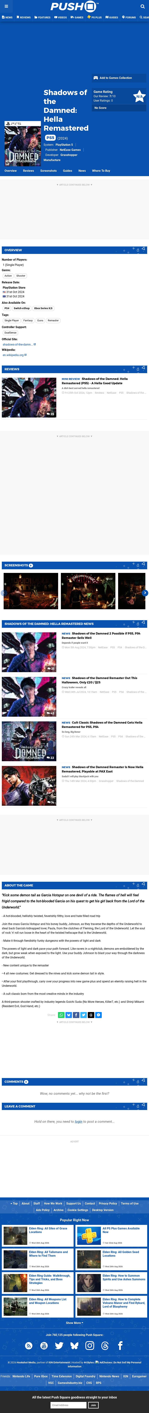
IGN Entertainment (59, 1362)
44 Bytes (89, 1362)
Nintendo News (109, 1376)
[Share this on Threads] (91, 1015)
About (25, 1203)
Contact (90, 1203)
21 (52, 669)
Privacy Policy (108, 1203)
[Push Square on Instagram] (89, 1346)
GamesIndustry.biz (70, 1383)
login (78, 1121)
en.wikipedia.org (13, 355)
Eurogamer (139, 1376)
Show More (74, 1323)
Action (8, 275)
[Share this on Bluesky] (68, 1015)
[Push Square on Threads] (105, 1346)
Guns (40, 320)
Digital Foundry (85, 1376)
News (82, 170)
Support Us (73, 1203)
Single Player (12, 320)
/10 (112, 96)
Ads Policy (43, 1210)
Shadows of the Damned (130, 781)
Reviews (28, 170)
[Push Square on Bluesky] (74, 1346)
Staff (36, 1203)
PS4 (7, 308)
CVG (89, 1383)
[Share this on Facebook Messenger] (98, 1015)
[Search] (142, 6)
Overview (11, 170)
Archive (59, 1210)
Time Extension (62, 1376)
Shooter (20, 275)
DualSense (10, 332)
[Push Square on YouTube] (44, 1346)
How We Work (53, 1203)
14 (52, 802)
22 (52, 758)
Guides (67, 170)
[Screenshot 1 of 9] (31, 591)
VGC (51, 1383)
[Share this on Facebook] (76, 1015)
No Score (100, 108)
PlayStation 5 (64, 144)
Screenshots (48, 170)
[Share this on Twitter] (83, 1015)
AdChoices (105, 1362)
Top (15, 1203)
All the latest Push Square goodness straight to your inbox (74, 1397)
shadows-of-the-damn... (18, 344)
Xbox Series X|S (43, 308)
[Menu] (6, 6)
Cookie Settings (78, 1210)
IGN (125, 1376)
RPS (98, 1383)
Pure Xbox (41, 1376)
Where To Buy (101, 170)
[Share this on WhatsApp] (61, 1015)
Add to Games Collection (115, 78)
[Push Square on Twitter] (59, 1346)
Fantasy (28, 320)
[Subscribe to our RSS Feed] (28, 1346)
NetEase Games (70, 150)
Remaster (53, 320)
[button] (145, 593)
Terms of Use (130, 1203)
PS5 (121, 392)
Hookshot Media (26, 1362)
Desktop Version (103, 1210)
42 (52, 713)
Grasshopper (106, 781)
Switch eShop (22, 308)
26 (52, 414)
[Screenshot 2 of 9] (88, 591)
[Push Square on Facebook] (120, 1346)
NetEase (111, 392)
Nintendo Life (21, 1376)
